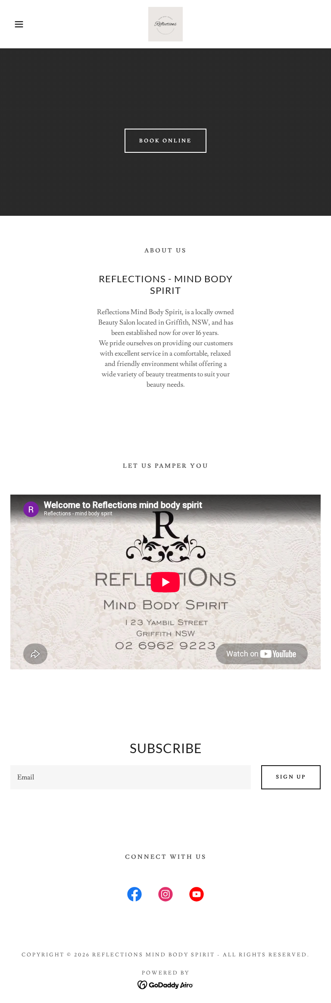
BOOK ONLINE (165, 141)
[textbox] (130, 777)
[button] (16, 24)
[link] (165, 24)
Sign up (291, 777)
